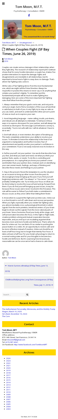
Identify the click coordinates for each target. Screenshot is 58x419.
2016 (8, 377)
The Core (6, 316)
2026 (8, 358)
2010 (8, 392)
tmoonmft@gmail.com (16, 340)
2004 (8, 406)
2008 (8, 397)
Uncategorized (25, 42)
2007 (8, 399)
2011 (8, 389)
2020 (8, 368)
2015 (8, 380)
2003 (8, 409)
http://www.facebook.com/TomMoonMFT (30, 344)
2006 (8, 402)
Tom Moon (8, 59)
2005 (8, 404)
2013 (8, 385)
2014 (8, 382)
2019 (6, 61)
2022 (8, 363)
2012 (8, 387)
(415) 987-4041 (11, 342)
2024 (8, 361)
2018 (8, 373)
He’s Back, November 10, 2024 (14, 314)
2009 (8, 394)
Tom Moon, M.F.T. (29, 6)
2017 (8, 375)
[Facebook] (29, 16)
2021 (8, 365)
